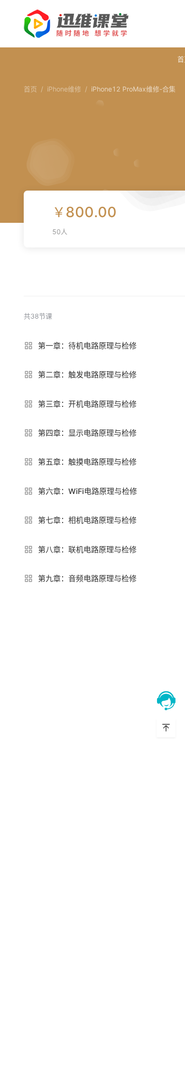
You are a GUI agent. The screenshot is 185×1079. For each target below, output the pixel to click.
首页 (30, 89)
